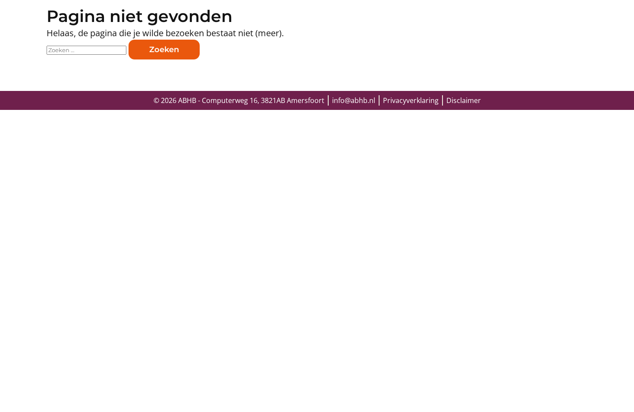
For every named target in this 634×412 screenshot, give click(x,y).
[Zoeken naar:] (88, 49)
